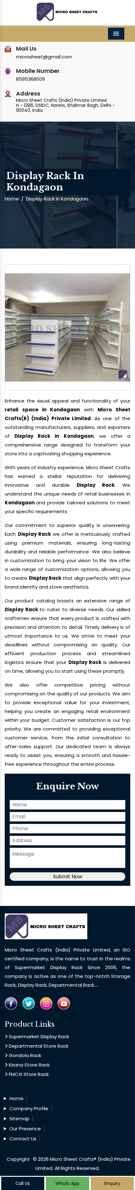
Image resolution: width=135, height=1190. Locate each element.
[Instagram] (46, 1003)
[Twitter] (28, 1003)
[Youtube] (63, 1003)
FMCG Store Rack (28, 1074)
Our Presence (25, 1128)
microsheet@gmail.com (44, 56)
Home (12, 198)
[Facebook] (11, 1003)
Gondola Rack (24, 1055)
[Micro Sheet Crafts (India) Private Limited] (67, 8)
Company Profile (28, 1108)
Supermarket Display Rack (38, 1036)
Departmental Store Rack (38, 1046)
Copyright (18, 1159)
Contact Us (22, 1138)
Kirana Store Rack (29, 1064)
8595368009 (30, 79)
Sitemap (19, 1118)
